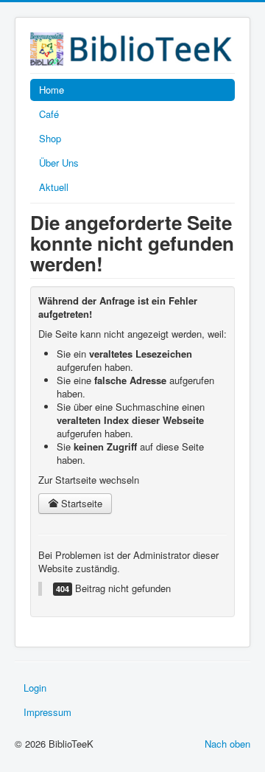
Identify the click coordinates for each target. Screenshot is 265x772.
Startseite (80, 503)
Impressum (47, 712)
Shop (50, 138)
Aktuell (53, 187)
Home (51, 90)
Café (49, 114)
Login (35, 688)
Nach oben (227, 744)
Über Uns (59, 163)
